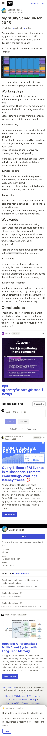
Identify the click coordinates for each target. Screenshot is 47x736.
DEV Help (32, 700)
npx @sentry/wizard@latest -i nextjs (22, 390)
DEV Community (9, 687)
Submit (10, 421)
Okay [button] (6, 731)
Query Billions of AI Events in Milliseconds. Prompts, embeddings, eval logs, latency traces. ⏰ (23, 474)
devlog (27, 28)
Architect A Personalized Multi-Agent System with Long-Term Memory (19, 647)
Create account (37, 3)
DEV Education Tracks (18, 700)
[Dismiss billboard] (43, 708)
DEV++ (30, 696)
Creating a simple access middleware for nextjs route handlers (20, 583)
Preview (23, 421)
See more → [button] (9, 514)
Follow (24, 536)
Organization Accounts (31, 703)
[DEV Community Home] (10, 3)
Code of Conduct (16, 429)
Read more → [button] (10, 676)
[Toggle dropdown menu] (43, 333)
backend (17, 28)
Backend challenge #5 (21, 604)
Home (7, 696)
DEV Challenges (18, 696)
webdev (6, 28)
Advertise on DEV (12, 703)
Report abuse (32, 429)
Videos (37, 696)
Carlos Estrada (15, 10)
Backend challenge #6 (11, 594)
